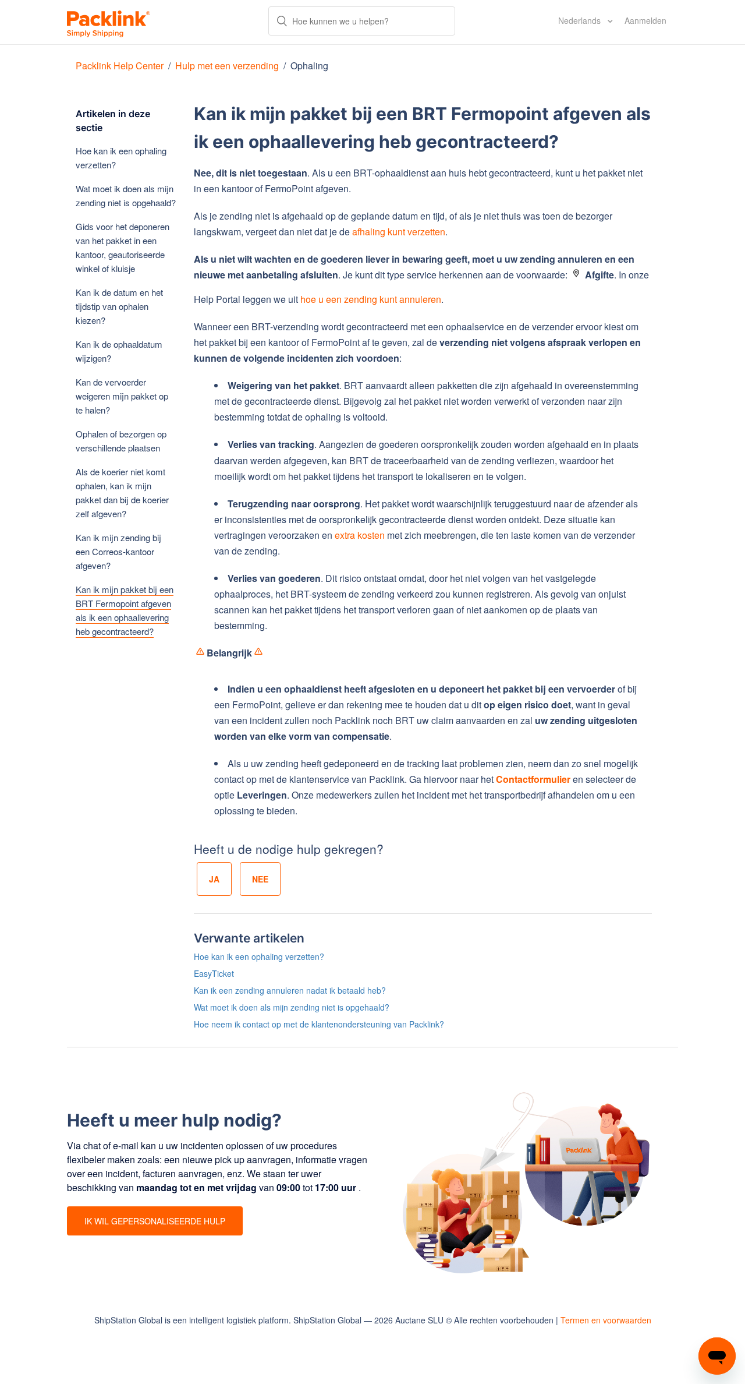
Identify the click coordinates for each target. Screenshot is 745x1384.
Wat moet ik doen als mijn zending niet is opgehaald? (126, 195)
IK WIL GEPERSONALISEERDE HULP (154, 1221)
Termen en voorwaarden (605, 1320)
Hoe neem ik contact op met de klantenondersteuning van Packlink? (319, 1024)
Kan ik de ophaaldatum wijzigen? (119, 351)
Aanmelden (645, 20)
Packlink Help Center (121, 65)
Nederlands (580, 20)
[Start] (108, 22)
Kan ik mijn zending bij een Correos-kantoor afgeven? (118, 551)
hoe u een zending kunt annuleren (370, 299)
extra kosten (360, 535)
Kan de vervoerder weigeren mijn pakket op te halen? (122, 396)
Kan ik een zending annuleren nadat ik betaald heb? (290, 990)
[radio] (214, 879)
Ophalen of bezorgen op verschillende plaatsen (121, 441)
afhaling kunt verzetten (398, 231)
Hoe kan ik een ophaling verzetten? (121, 157)
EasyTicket (214, 973)
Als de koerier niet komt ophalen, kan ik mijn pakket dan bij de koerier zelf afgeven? (122, 492)
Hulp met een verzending (227, 65)
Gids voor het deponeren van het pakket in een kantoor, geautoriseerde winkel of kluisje (122, 247)
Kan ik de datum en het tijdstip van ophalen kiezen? (119, 306)
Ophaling (309, 65)
